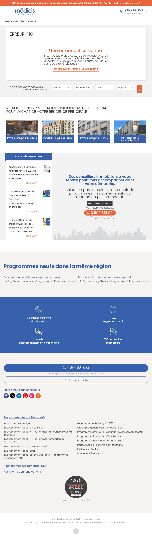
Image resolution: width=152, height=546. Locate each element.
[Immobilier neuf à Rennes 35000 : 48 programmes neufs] (94, 131)
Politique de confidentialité (56, 522)
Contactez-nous (101, 203)
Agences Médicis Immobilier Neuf (25, 466)
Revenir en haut (76, 531)
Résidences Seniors (88, 449)
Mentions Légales (33, 522)
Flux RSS (123, 522)
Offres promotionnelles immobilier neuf (100, 427)
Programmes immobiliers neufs (24, 417)
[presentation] (10, 129)
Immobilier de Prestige (17, 423)
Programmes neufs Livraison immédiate (100, 440)
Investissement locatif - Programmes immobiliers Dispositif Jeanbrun (38, 433)
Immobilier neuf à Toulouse (22, 139)
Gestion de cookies (80, 522)
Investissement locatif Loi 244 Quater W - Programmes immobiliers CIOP (36, 456)
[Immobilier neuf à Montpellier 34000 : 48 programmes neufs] (130, 131)
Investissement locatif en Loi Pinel (23, 427)
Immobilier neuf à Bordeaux (58, 139)
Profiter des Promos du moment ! (122, 3)
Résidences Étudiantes (90, 453)
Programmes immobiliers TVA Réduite (99, 436)
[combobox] (62, 87)
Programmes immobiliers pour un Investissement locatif (110, 432)
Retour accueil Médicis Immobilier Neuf (76, 69)
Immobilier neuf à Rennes (94, 139)
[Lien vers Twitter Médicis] (12, 395)
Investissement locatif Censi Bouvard (25, 446)
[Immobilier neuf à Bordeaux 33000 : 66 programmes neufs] (58, 131)
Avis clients (111, 522)
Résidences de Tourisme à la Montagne (100, 445)
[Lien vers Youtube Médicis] (25, 395)
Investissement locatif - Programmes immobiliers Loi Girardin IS (34, 440)
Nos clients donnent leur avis (23, 471)
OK (140, 89)
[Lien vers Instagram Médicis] (31, 395)
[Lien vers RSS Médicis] (38, 395)
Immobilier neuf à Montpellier (130, 139)
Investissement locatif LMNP (20, 450)
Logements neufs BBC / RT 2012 (95, 423)
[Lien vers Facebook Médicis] (6, 395)
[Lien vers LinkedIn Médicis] (19, 395)
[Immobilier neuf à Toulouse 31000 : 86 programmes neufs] (22, 131)
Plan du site (97, 522)
